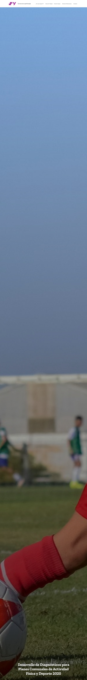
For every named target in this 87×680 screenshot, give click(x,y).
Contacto (75, 3)
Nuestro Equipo (57, 3)
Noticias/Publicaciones (66, 3)
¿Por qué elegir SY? (40, 3)
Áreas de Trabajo (49, 3)
